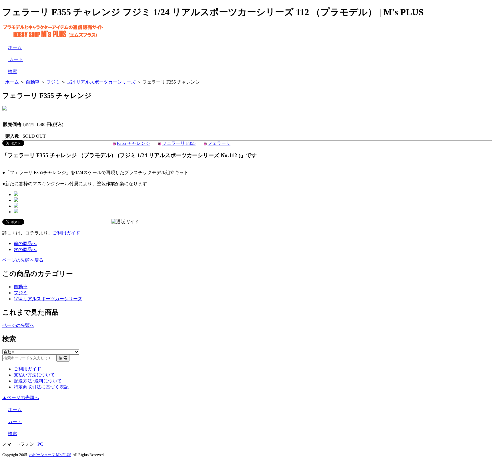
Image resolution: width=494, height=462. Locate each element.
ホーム (15, 47)
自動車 (20, 286)
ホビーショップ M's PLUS (50, 455)
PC (40, 444)
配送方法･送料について (38, 380)
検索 (12, 71)
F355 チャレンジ (133, 143)
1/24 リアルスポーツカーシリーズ (48, 298)
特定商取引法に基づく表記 (41, 386)
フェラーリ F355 (179, 143)
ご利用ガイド (66, 232)
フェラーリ (219, 143)
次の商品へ (25, 249)
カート (15, 59)
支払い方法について (34, 374)
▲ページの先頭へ (20, 397)
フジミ (20, 292)
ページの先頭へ (18, 325)
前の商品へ (25, 243)
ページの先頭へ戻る (22, 260)
